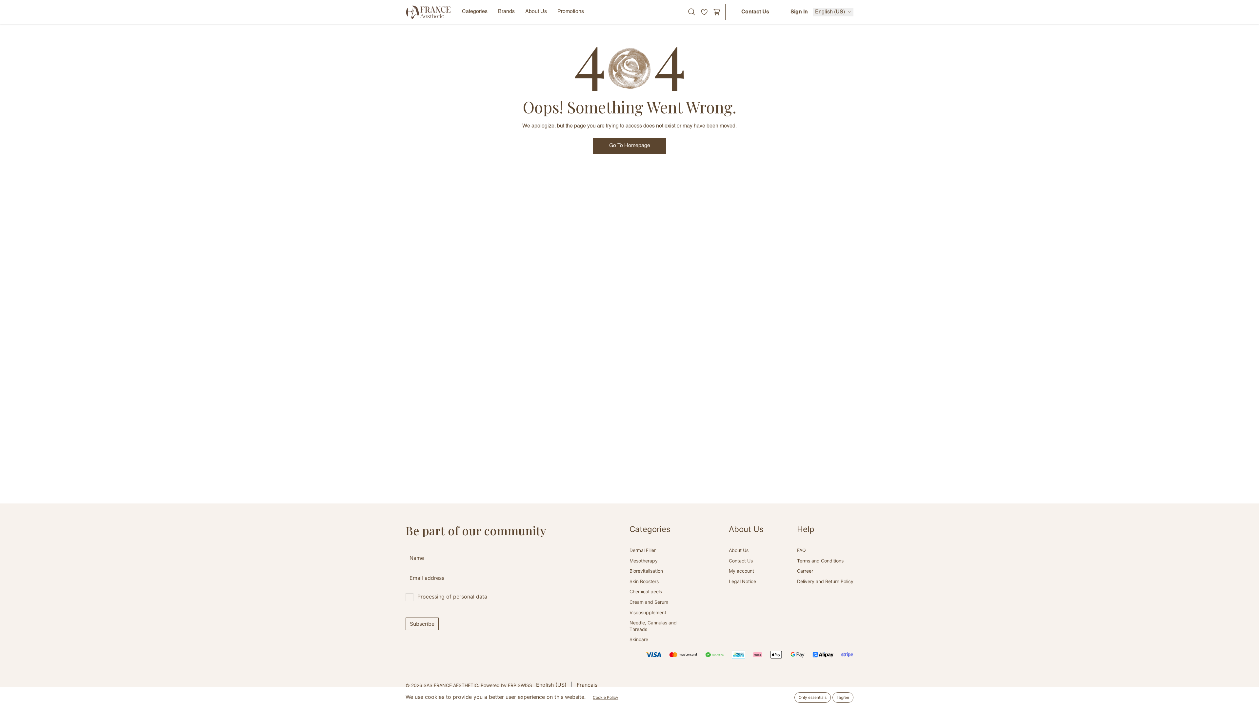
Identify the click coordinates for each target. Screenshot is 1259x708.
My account (741, 571)
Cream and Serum (649, 602)
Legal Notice (742, 581)
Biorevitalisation (646, 571)
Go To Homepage (629, 145)
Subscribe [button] (422, 623)
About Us (739, 550)
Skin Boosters (644, 581)
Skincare (639, 639)
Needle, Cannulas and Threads (653, 626)
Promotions (570, 11)
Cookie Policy (605, 697)
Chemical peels (646, 591)
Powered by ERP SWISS (506, 685)
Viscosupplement (648, 612)
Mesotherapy (644, 560)
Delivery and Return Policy (825, 581)
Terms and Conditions (820, 560)
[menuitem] (551, 685)
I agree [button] (843, 697)
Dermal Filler (643, 550)
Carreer (805, 571)
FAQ (801, 550)
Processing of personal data (452, 596)
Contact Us (755, 12)
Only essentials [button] (813, 697)
